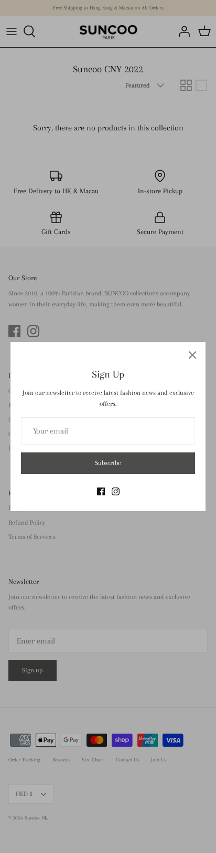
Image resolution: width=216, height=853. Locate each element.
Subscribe (108, 463)
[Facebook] (101, 491)
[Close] (192, 355)
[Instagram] (116, 491)
